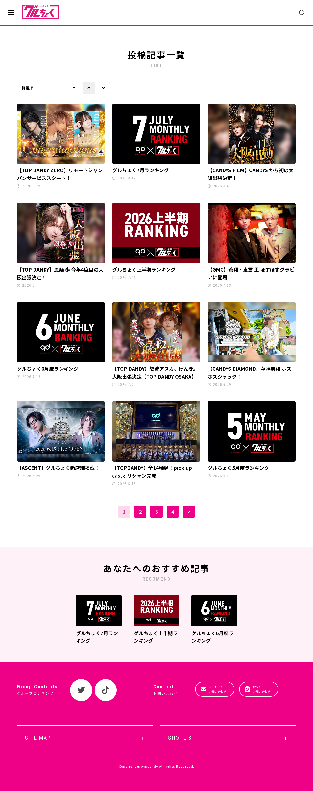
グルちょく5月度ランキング (238, 467)
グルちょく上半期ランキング (144, 269)
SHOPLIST (181, 738)
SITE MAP (38, 738)
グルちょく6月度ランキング (47, 368)
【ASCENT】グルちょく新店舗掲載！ (58, 467)
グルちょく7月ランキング (140, 170)
